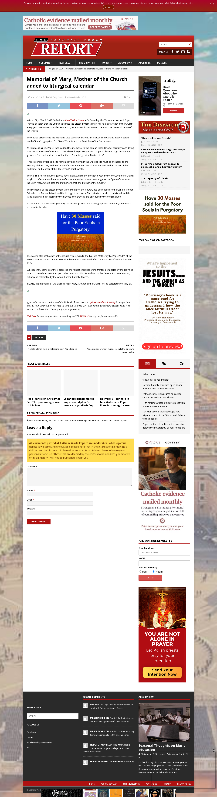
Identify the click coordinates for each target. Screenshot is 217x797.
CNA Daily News (55, 97)
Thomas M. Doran (150, 142)
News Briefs (32, 69)
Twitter (30, 737)
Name (30, 490)
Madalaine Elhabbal (151, 156)
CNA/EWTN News (74, 120)
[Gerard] (85, 706)
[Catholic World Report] (108, 57)
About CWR (125, 62)
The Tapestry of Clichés (155, 178)
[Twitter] (177, 51)
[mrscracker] (85, 719)
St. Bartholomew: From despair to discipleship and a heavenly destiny (161, 165)
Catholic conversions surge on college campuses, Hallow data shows (163, 151)
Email (30, 499)
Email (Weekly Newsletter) (39, 742)
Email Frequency (148, 567)
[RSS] (188, 51)
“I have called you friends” (156, 138)
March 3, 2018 (37, 97)
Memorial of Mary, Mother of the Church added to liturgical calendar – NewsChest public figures (78, 420)
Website (31, 508)
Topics (106, 62)
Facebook (31, 732)
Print (129, 97)
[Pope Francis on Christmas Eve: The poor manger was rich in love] (44, 383)
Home (29, 62)
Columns (44, 62)
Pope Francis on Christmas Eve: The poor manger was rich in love (43, 402)
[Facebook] (172, 51)
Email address (147, 548)
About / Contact (109, 784)
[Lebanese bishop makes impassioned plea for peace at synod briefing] (81, 383)
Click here (31, 315)
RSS (29, 747)
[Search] (190, 44)
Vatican (39, 337)
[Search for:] (173, 44)
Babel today (148, 374)
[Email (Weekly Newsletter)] (183, 51)
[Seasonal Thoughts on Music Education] (164, 722)
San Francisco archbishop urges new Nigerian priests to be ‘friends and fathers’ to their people (163, 415)
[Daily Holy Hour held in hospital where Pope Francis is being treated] (117, 383)
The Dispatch (87, 62)
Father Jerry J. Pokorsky (153, 182)
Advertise (145, 62)
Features (64, 62)
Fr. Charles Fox (149, 170)
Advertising (151, 784)
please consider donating (103, 302)
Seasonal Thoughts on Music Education (162, 747)
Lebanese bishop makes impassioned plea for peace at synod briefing (79, 402)
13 (162, 185)
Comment (32, 466)
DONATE (109, 7)
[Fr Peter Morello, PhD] (85, 746)
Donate (162, 62)
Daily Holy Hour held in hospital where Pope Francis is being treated (115, 402)
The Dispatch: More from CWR (164, 127)
